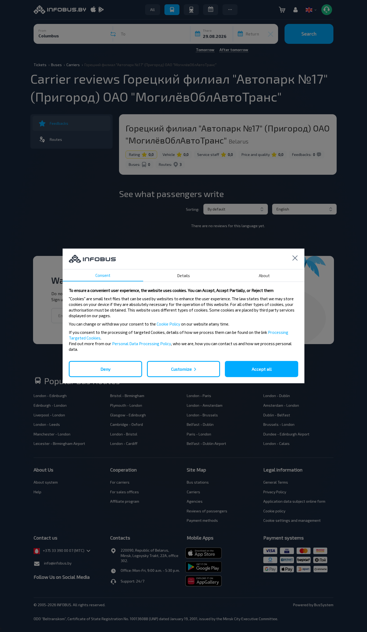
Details (183, 275)
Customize (181, 369)
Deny (105, 369)
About (264, 275)
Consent (102, 275)
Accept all (262, 369)
